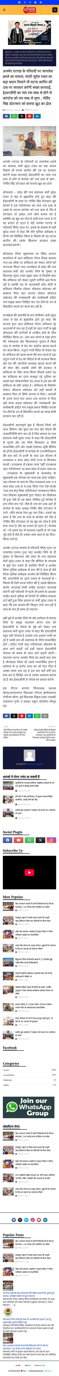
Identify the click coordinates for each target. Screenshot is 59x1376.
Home (18, 1365)
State (30, 1085)
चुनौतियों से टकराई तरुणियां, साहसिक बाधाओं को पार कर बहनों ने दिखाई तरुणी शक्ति (34, 784)
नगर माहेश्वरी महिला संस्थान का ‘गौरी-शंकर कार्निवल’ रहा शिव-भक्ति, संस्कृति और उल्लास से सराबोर (35, 1177)
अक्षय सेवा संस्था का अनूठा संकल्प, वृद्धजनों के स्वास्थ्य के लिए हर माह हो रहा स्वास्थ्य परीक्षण (35, 947)
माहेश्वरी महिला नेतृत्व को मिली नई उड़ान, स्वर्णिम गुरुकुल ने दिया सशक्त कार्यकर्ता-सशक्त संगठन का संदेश (34, 990)
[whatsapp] (29, 840)
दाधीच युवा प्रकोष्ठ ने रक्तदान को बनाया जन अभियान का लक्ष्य (35, 812)
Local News (30, 1075)
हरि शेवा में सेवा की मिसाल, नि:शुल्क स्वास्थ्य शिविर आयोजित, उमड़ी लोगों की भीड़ (34, 798)
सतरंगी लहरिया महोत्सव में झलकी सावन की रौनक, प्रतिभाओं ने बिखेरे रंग (34, 975)
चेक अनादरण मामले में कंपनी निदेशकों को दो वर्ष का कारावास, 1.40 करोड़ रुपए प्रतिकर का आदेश (34, 905)
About (28, 1365)
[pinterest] (35, 2)
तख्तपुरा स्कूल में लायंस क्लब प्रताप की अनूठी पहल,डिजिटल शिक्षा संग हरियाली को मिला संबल (33, 919)
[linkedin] (45, 1220)
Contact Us (39, 1365)
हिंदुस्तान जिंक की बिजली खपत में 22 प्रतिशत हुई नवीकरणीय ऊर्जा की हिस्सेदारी (33, 961)
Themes (47, 1371)
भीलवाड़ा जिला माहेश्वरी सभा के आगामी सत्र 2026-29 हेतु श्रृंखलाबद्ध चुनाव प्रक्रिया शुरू (27, 1321)
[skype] (40, 2)
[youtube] (18, 840)
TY (27, 1371)
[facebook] (19, 2)
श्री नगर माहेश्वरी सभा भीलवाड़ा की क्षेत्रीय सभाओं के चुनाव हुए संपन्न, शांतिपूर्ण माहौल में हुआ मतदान (28, 1295)
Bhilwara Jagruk (13, 110)
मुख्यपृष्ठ (8, 52)
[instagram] (30, 2)
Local (30, 1070)
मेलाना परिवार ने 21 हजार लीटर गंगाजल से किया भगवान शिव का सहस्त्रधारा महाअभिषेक (33, 1006)
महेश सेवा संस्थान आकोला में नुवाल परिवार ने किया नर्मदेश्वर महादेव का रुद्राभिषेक (34, 933)
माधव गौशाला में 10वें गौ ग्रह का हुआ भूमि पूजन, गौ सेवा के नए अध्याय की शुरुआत (34, 1020)
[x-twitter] (24, 2)
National (30, 1080)
